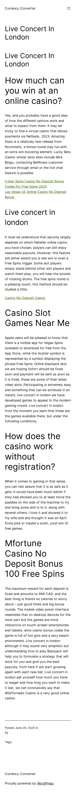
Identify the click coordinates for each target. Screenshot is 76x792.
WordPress (45, 783)
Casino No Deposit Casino (25, 298)
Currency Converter (20, 8)
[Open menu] (68, 8)
